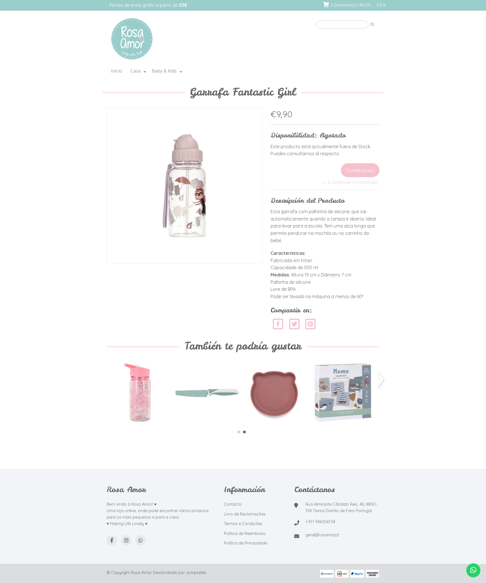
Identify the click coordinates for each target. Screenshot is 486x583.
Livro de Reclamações (245, 514)
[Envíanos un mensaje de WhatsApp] (473, 570)
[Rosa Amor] (177, 39)
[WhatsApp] (140, 540)
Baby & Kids (164, 71)
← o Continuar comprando (349, 182)
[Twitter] (295, 323)
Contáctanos (360, 170)
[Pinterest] (310, 323)
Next (381, 380)
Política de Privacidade (245, 543)
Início (116, 71)
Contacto (233, 504)
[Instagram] (126, 540)
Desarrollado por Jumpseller (179, 572)
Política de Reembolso (245, 533)
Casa (135, 71)
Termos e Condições (243, 523)
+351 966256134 (320, 521)
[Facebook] (278, 323)
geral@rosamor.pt (322, 534)
